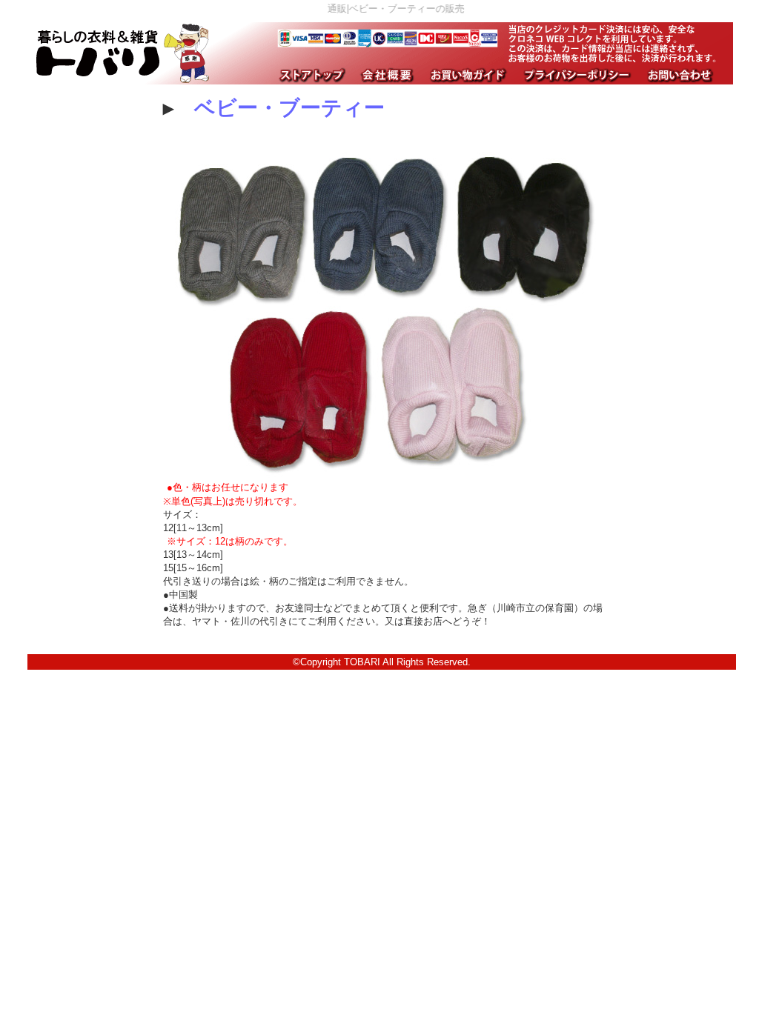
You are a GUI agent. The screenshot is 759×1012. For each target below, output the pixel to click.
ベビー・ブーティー (289, 107)
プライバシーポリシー (575, 74)
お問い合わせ (679, 74)
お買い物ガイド (467, 74)
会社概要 (385, 74)
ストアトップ (310, 74)
